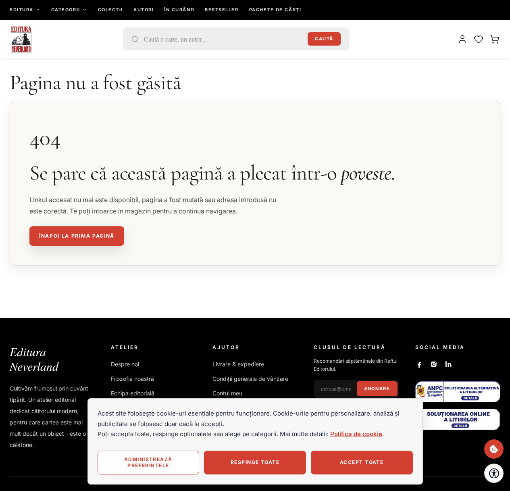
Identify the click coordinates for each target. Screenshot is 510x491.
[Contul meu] (462, 39)
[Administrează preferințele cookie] (494, 449)
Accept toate (361, 462)
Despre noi (125, 364)
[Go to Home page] (21, 39)
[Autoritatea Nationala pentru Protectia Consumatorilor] (457, 392)
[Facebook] (419, 364)
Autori (143, 10)
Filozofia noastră (132, 378)
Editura (21, 10)
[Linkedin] (448, 364)
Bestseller (221, 10)
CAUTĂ (324, 39)
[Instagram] (434, 364)
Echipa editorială (132, 393)
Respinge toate (255, 462)
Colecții (110, 10)
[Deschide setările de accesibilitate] (494, 473)
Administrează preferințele (148, 462)
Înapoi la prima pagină (76, 236)
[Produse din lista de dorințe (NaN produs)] (478, 39)
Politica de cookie (356, 434)
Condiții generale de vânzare (250, 378)
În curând (179, 10)
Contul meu (227, 393)
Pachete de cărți (275, 10)
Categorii (65, 10)
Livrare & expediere (238, 364)
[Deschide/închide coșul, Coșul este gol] (494, 39)
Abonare (377, 388)
